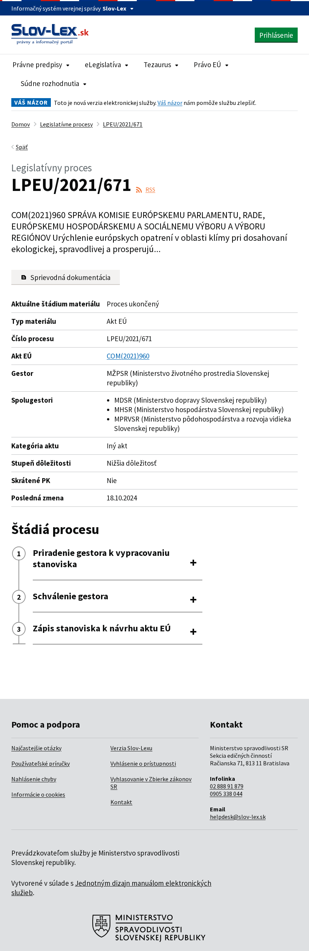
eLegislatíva (103, 64)
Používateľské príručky (40, 763)
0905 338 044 (226, 793)
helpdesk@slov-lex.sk (238, 816)
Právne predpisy (37, 64)
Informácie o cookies (38, 794)
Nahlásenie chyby (33, 779)
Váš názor (170, 102)
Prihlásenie (276, 35)
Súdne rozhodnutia (50, 83)
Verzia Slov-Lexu (131, 748)
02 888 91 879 (226, 786)
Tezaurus (157, 64)
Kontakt (121, 802)
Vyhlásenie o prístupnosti (143, 763)
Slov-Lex (114, 8)
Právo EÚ (207, 64)
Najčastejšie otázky (36, 748)
